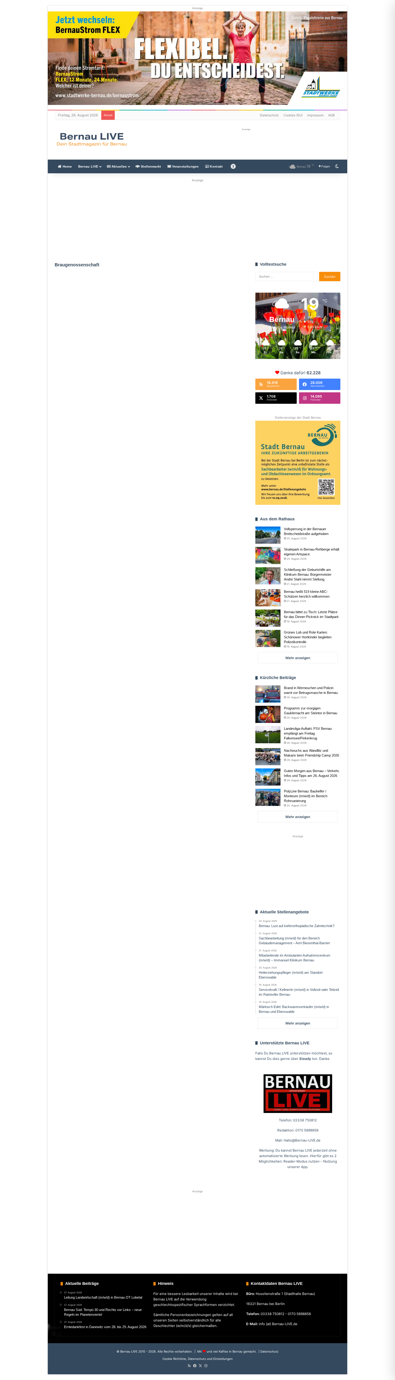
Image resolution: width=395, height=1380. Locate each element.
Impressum (315, 115)
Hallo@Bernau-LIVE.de (302, 1140)
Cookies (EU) (293, 115)
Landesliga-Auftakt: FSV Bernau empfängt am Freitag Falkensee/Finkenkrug (308, 733)
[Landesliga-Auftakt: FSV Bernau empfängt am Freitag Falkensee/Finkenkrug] (267, 734)
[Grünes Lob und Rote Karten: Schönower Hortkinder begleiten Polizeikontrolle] (267, 638)
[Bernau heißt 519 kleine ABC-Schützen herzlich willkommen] (267, 597)
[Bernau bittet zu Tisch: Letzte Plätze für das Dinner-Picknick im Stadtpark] (267, 618)
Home (66, 166)
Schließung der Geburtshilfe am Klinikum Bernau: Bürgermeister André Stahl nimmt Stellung (307, 574)
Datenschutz (269, 115)
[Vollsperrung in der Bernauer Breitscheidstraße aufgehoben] (267, 535)
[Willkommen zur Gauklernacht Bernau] (197, 218)
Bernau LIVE (88, 166)
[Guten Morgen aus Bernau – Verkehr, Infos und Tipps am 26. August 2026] (267, 777)
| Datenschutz (268, 1351)
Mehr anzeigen (298, 658)
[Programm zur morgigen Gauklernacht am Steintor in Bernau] (267, 714)
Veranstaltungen (185, 166)
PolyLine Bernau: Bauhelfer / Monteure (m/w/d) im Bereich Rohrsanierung (305, 796)
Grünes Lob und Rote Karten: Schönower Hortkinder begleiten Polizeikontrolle (307, 637)
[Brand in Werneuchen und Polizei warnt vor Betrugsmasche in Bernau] (267, 694)
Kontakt (216, 166)
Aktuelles (119, 166)
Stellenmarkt (150, 166)
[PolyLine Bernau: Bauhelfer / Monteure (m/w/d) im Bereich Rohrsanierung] (267, 797)
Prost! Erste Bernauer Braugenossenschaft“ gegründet (94, 328)
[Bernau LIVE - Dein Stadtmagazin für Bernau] (91, 139)
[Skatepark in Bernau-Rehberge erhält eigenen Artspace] (267, 555)
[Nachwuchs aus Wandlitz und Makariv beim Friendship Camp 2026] (267, 756)
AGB (331, 115)
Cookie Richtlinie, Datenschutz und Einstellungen (198, 1359)
